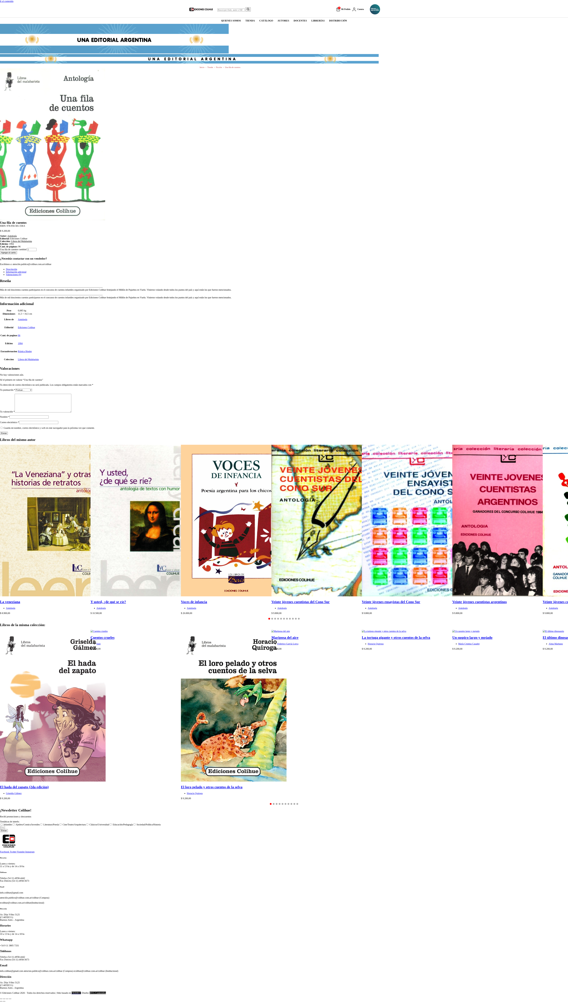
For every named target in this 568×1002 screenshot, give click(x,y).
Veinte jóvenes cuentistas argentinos (479, 602)
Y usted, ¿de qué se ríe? (108, 602)
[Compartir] (7, 998)
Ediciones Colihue (26, 327)
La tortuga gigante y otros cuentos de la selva (396, 637)
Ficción (219, 67)
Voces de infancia (194, 602)
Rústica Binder (25, 351)
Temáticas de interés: (9, 821)
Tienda (210, 67)
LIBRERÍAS (318, 20)
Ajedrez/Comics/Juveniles (28, 824)
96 (19, 335)
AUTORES (283, 20)
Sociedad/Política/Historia (149, 824)
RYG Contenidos (98, 993)
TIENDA (250, 20)
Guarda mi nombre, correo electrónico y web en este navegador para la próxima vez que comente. (49, 428)
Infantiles (8, 824)
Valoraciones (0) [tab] (13, 274)
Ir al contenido (6, 1)
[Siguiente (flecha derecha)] (4, 1001)
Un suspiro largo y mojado (472, 637)
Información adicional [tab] (16, 272)
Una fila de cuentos (232, 67)
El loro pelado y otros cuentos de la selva (211, 787)
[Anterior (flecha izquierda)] (1, 1001)
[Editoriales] (375, 9)
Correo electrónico (9, 422)
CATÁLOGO (266, 20)
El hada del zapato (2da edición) (24, 787)
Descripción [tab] (11, 269)
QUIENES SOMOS (231, 20)
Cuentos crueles (102, 637)
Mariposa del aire (284, 637)
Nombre (4, 417)
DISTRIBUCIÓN (338, 20)
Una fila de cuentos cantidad (13, 249)
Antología (12, 236)
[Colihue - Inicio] (201, 9)
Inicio (202, 67)
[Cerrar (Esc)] (10, 998)
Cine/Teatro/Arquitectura (74, 824)
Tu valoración (7, 411)
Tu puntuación (7, 390)
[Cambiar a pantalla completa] (4, 998)
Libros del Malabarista (21, 241)
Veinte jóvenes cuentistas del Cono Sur (300, 602)
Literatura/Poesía (51, 824)
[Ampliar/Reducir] (1, 998)
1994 (20, 343)
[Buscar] (248, 9)
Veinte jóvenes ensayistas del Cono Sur (391, 602)
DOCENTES (300, 20)
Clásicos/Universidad (99, 824)
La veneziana (10, 602)
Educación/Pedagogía (123, 824)
